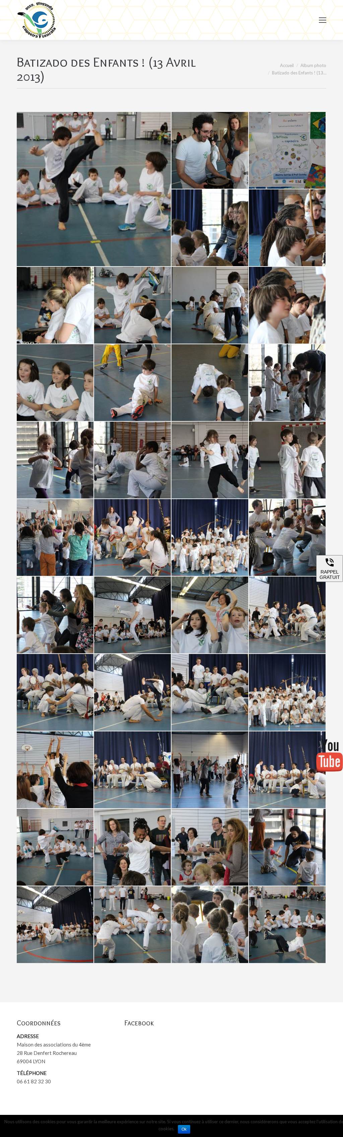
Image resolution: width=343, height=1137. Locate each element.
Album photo (313, 65)
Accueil (287, 65)
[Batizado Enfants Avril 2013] (94, 189)
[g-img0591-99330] (287, 305)
